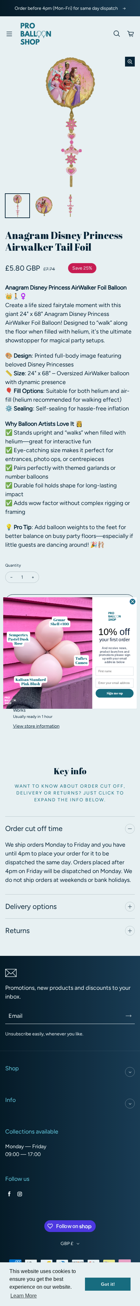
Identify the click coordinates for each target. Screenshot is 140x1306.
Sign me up (114, 693)
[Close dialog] (132, 601)
